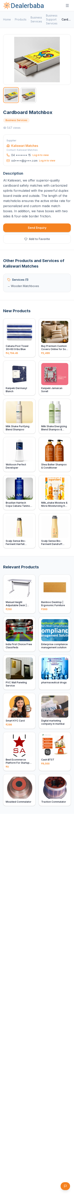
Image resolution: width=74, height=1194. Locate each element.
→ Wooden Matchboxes (23, 286)
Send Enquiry (37, 227)
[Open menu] (67, 5)
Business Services (36, 19)
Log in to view (41, 155)
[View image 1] (11, 95)
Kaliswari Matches (24, 146)
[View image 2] (28, 95)
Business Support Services (51, 19)
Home (7, 19)
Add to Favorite (39, 239)
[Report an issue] (65, 1186)
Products (20, 19)
